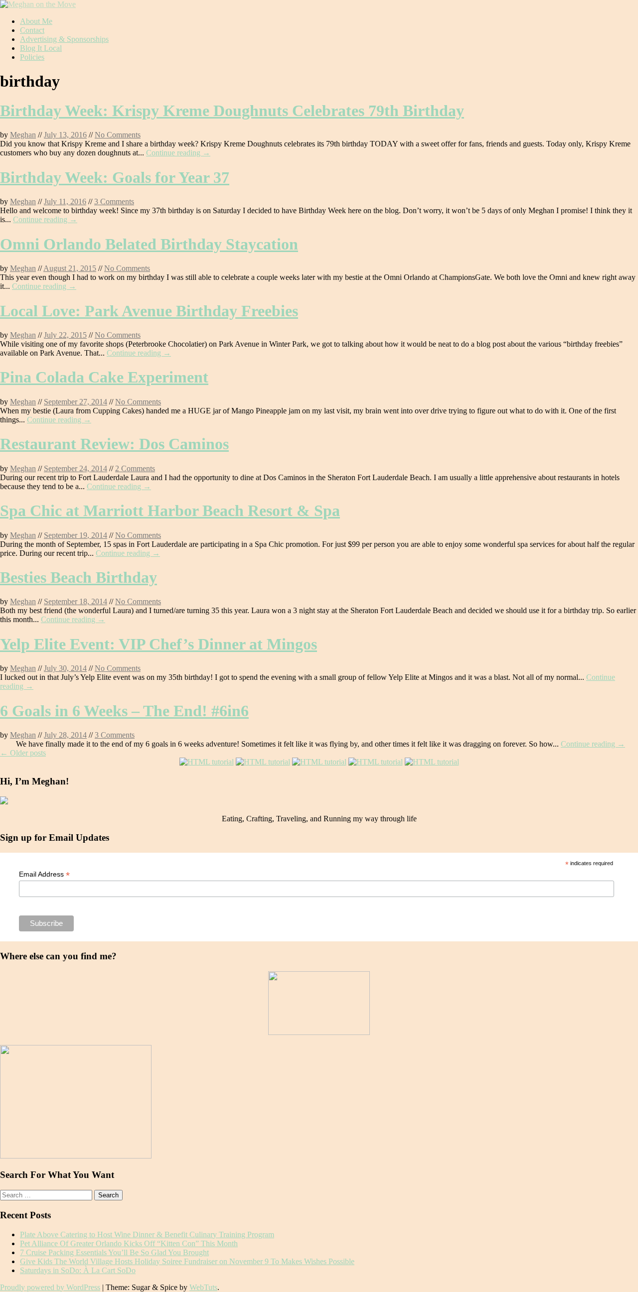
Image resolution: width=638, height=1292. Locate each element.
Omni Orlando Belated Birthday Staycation (149, 244)
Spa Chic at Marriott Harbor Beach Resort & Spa (170, 510)
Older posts (23, 753)
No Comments (118, 134)
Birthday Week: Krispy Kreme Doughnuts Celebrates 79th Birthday (232, 111)
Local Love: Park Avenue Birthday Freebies (149, 311)
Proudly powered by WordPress (50, 1287)
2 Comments (135, 468)
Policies (32, 57)
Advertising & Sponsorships (64, 39)
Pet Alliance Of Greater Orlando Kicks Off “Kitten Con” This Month (129, 1243)
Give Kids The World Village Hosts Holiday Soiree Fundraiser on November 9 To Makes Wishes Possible (187, 1261)
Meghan (23, 134)
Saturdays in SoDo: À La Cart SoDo (78, 1270)
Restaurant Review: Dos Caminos (114, 444)
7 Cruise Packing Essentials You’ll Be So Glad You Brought (114, 1252)
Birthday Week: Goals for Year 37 (114, 177)
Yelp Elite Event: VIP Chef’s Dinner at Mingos (158, 644)
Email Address (44, 874)
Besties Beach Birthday (78, 577)
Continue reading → (178, 152)
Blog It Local (41, 48)
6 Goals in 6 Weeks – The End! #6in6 (124, 711)
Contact (32, 30)
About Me (36, 21)
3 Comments (114, 201)
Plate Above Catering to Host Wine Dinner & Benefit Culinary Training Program (147, 1234)
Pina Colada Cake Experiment (104, 377)
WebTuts (203, 1287)
